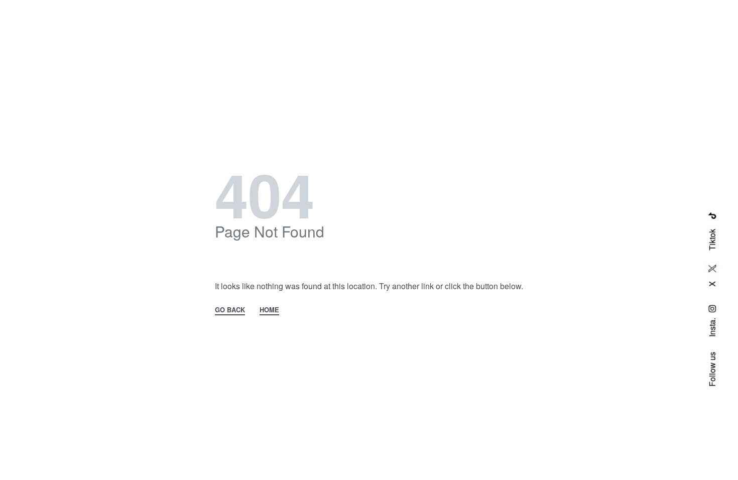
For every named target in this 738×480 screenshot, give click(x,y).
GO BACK (230, 310)
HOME (269, 310)
